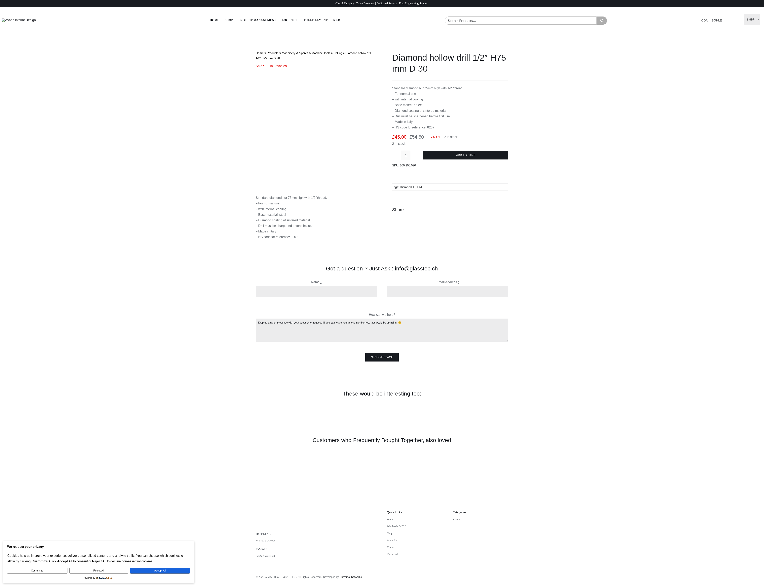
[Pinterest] (497, 210)
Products (273, 53)
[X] (490, 210)
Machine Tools (321, 53)
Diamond (406, 187)
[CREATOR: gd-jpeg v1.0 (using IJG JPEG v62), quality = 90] (314, 127)
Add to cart (465, 155)
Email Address (448, 282)
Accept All (160, 570)
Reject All (98, 570)
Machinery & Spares (295, 53)
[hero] (19, 20)
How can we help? (382, 314)
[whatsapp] (505, 575)
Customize (37, 570)
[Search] (602, 21)
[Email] (504, 210)
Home (260, 53)
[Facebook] (483, 210)
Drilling (337, 53)
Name (316, 282)
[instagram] (478, 575)
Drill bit (417, 187)
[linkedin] (496, 575)
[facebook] (487, 575)
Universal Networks (351, 576)
